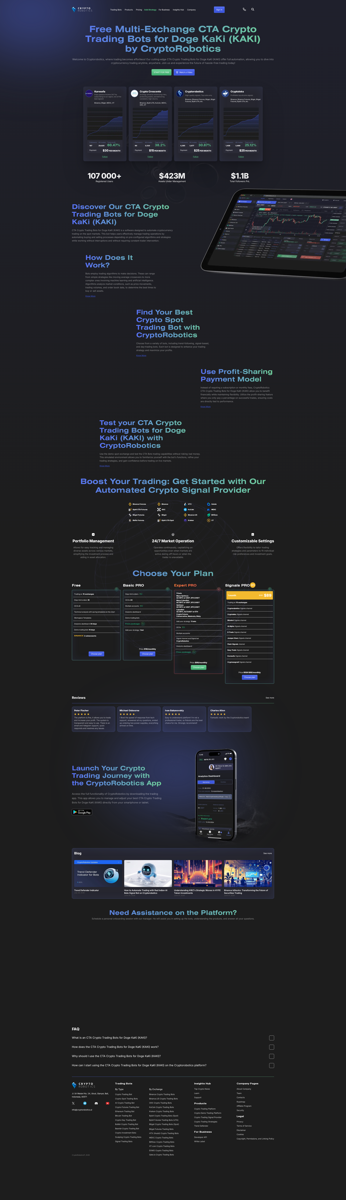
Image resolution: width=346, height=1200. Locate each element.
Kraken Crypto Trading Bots (161, 1111)
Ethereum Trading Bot (124, 1111)
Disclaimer (241, 1130)
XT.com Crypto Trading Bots (161, 1146)
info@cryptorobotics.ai (82, 1110)
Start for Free (161, 72)
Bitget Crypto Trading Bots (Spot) (164, 1124)
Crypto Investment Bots (125, 1133)
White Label (199, 1141)
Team (239, 1093)
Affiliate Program (244, 1106)
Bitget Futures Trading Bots (161, 1129)
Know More (90, 296)
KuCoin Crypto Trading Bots (161, 1107)
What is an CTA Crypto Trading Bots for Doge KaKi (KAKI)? (109, 1037)
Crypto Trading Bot (123, 1094)
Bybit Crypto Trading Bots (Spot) (163, 1116)
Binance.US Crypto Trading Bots (163, 1098)
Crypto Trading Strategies (205, 1121)
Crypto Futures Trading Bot (127, 1107)
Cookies (240, 1134)
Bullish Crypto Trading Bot (126, 1124)
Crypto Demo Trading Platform (207, 1113)
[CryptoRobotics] (83, 1085)
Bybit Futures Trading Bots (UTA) (163, 1120)
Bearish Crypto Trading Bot (127, 1128)
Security (240, 1110)
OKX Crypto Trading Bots (160, 1103)
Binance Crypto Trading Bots (162, 1094)
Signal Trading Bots (123, 1141)
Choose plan (96, 654)
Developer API (200, 1137)
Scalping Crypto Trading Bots (128, 1137)
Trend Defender (201, 1126)
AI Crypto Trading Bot (124, 1103)
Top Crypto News (202, 1089)
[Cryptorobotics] (82, 10)
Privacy (240, 1121)
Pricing (139, 10)
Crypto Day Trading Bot (125, 1120)
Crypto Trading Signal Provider (208, 1117)
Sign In (219, 10)
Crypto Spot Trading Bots (126, 1098)
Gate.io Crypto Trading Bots (161, 1154)
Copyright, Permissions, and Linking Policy (255, 1139)
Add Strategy (150, 10)
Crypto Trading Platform (205, 1109)
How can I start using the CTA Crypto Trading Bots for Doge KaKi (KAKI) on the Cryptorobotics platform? (139, 1065)
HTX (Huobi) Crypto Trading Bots (164, 1133)
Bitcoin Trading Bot (123, 1116)
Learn (196, 1093)
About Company (244, 1089)
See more (270, 698)
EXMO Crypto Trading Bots (161, 1150)
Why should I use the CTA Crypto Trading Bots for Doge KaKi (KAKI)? (116, 1056)
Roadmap (241, 1102)
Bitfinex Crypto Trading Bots (161, 1142)
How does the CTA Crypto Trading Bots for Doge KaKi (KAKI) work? (115, 1046)
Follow (105, 156)
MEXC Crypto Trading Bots (161, 1137)
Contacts (241, 1097)
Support (197, 1097)
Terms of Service (244, 1126)
